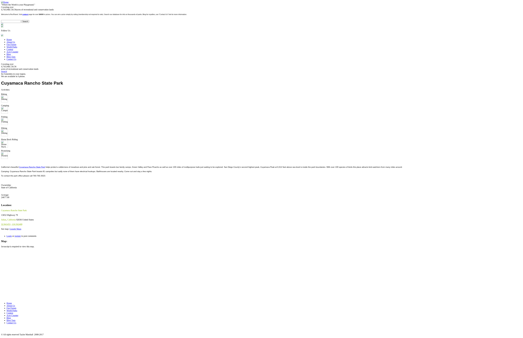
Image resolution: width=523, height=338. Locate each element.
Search (4, 71)
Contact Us (11, 59)
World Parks (12, 47)
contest (25, 14)
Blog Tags (11, 57)
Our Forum (11, 44)
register (18, 236)
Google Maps (15, 229)
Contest (10, 49)
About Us (11, 42)
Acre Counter (12, 52)
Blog (9, 54)
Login (9, 236)
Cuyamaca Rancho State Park (32, 167)
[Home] (5, 2)
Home (9, 39)
